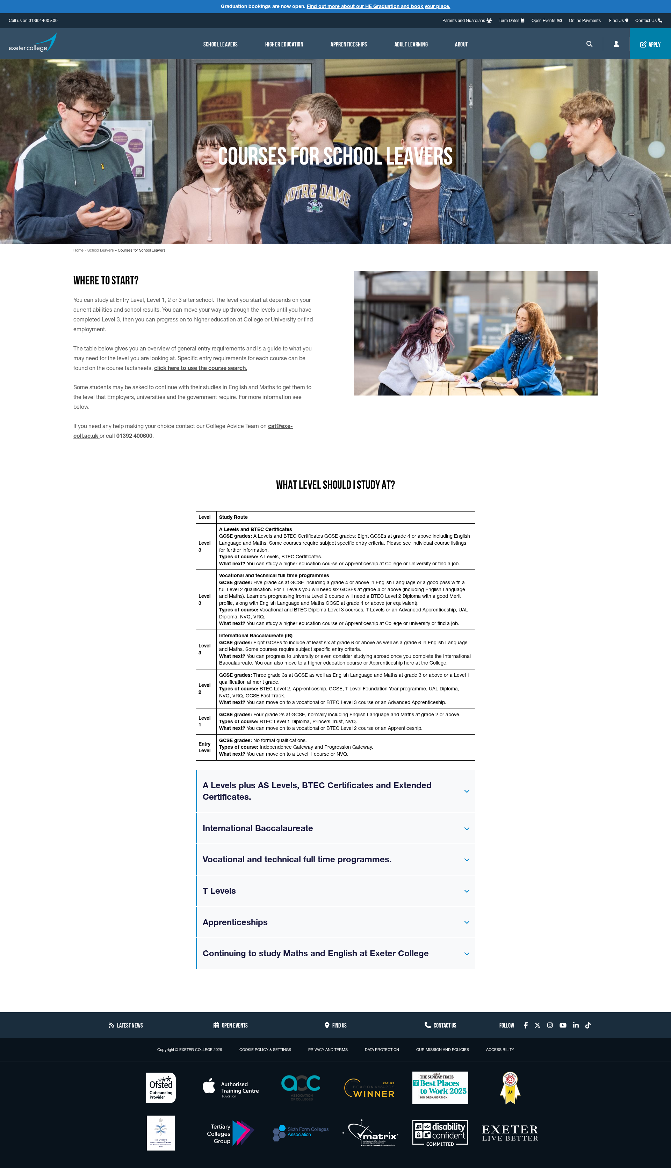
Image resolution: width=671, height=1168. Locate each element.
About (461, 44)
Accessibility (500, 1049)
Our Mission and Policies (442, 1049)
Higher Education (284, 44)
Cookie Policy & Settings (265, 1049)
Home (78, 250)
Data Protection (382, 1049)
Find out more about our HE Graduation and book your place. (378, 6)
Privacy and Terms (328, 1049)
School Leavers (220, 44)
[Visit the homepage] (33, 43)
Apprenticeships (349, 44)
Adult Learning (411, 44)
